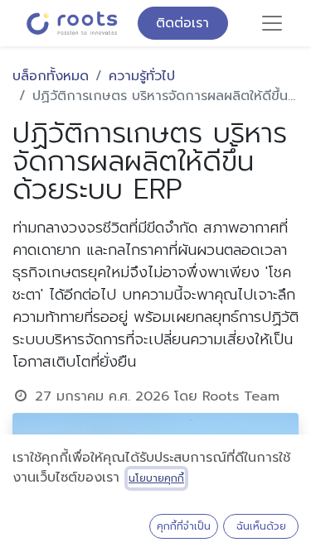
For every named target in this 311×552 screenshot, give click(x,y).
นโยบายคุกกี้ (156, 478)
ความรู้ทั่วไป (142, 76)
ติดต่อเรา (182, 23)
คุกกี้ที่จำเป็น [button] (184, 526)
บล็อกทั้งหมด (50, 76)
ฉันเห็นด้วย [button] (261, 526)
